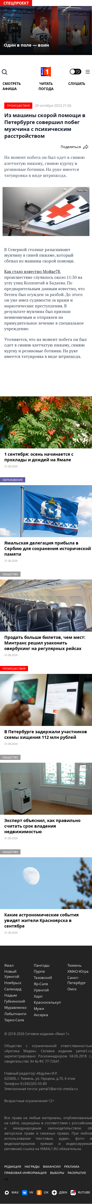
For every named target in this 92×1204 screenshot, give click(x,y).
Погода (46, 88)
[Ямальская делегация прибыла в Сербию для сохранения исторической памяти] (46, 511)
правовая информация (25, 1172)
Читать (46, 83)
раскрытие (77, 1172)
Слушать (76, 83)
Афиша (10, 88)
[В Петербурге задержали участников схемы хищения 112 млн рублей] (46, 700)
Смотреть (12, 83)
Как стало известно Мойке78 (32, 271)
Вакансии (52, 1166)
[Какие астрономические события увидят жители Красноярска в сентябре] (46, 883)
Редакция (12, 1166)
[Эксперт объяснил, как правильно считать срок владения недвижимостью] (46, 789)
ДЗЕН (63, 1192)
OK (46, 1192)
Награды (32, 1166)
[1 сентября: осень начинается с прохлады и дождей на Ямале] (46, 422)
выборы (57, 1172)
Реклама (71, 1166)
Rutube (84, 1192)
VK (31, 1192)
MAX (15, 1192)
